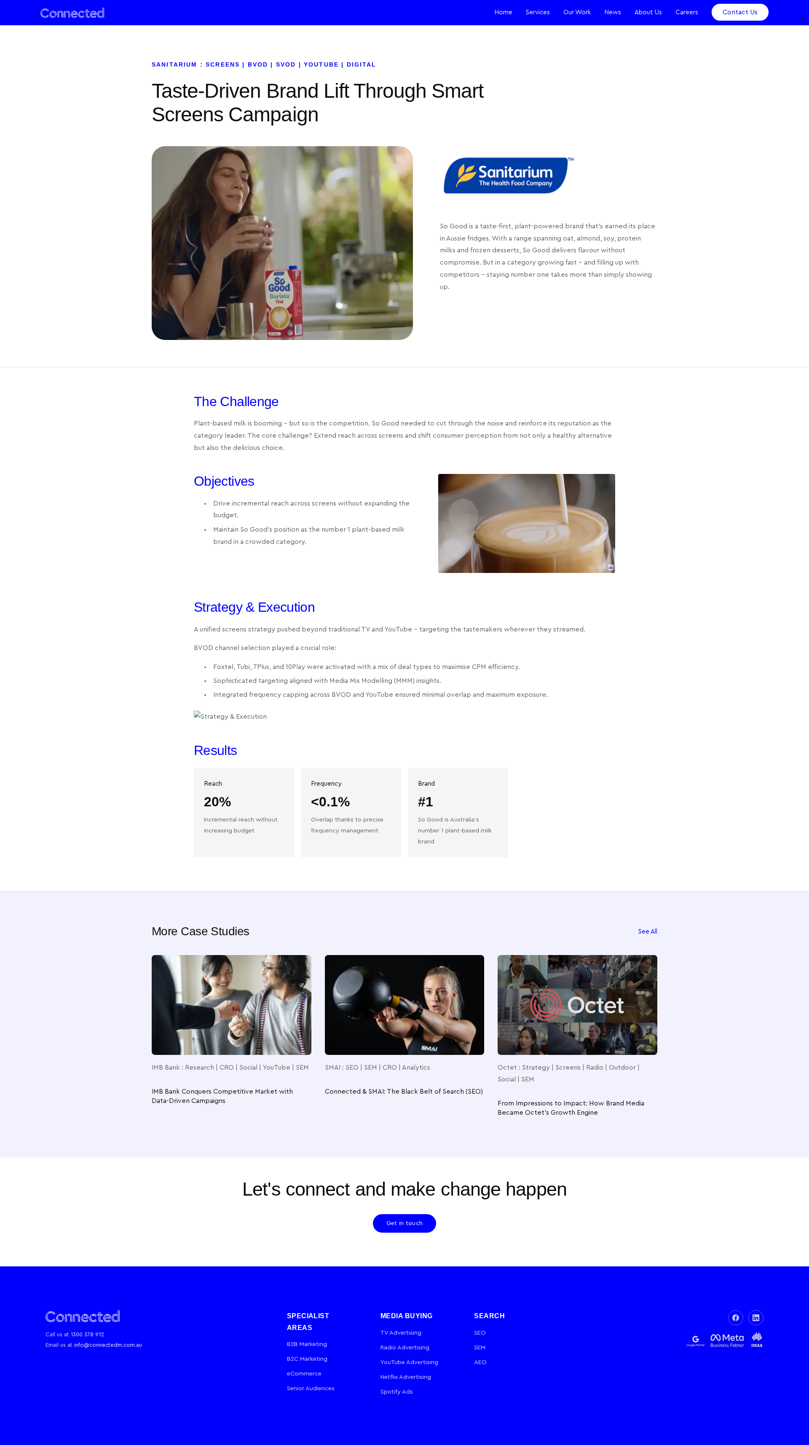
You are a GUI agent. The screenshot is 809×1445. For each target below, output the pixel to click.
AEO (480, 1362)
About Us (648, 12)
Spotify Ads (396, 1392)
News (612, 12)
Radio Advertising (404, 1347)
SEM (479, 1347)
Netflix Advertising (405, 1377)
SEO (480, 1333)
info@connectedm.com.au (108, 1345)
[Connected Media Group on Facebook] (735, 1317)
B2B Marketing (307, 1344)
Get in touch (404, 1223)
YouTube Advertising (409, 1362)
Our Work (577, 12)
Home (503, 12)
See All (647, 932)
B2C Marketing (307, 1359)
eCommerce (304, 1373)
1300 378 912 (87, 1335)
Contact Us (740, 12)
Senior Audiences (311, 1388)
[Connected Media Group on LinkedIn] (755, 1317)
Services (538, 12)
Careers (686, 12)
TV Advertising (400, 1333)
